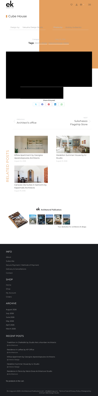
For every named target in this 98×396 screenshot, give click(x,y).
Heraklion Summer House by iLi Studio (71, 156)
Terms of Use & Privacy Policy (69, 391)
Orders (9, 297)
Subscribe (10, 261)
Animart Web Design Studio (49, 393)
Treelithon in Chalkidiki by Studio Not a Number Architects (31, 342)
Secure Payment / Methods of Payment (22, 265)
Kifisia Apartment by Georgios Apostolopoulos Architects (28, 156)
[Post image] (31, 144)
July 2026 (10, 313)
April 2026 (10, 325)
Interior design (41, 43)
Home (8, 285)
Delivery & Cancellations (16, 269)
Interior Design (47, 39)
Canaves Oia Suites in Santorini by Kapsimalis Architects (30, 186)
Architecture (13, 345)
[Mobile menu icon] (89, 5)
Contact (9, 273)
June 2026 (10, 317)
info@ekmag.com (51, 391)
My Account (11, 293)
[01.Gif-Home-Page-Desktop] (49, 218)
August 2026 (11, 309)
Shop (8, 289)
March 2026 (11, 329)
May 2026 (10, 321)
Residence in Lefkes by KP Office (20, 350)
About (8, 257)
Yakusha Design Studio (32, 27)
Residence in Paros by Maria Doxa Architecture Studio (29, 371)
